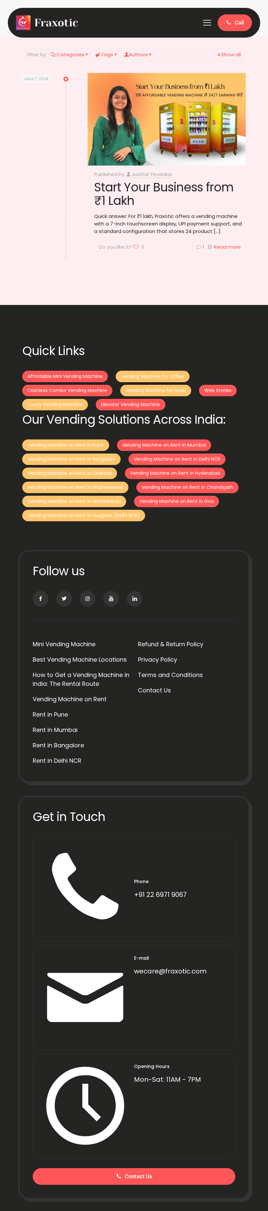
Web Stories (217, 390)
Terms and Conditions (170, 675)
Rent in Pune (50, 714)
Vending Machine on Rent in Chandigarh (187, 487)
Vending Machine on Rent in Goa (176, 501)
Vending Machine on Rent (70, 699)
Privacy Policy (157, 659)
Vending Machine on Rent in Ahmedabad (74, 501)
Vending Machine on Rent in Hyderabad (175, 473)
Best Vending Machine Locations (80, 659)
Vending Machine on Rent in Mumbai (164, 445)
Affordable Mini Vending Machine (65, 376)
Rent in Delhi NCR (57, 761)
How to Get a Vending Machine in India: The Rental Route (81, 679)
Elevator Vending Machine (130, 404)
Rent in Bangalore (58, 745)
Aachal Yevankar (152, 174)
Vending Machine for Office (152, 376)
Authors (138, 54)
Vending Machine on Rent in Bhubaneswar (75, 487)
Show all (231, 54)
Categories (70, 54)
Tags (107, 54)
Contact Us (154, 690)
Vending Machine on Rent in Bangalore (71, 459)
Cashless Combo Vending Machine (67, 390)
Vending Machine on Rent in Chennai (69, 473)
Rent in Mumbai (55, 730)
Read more (227, 246)
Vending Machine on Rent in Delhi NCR (177, 459)
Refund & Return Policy (170, 644)
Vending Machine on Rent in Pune (65, 445)
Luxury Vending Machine (55, 404)
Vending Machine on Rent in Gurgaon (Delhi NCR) (83, 515)
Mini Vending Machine (64, 644)
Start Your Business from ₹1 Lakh (163, 194)
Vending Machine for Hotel (156, 390)
